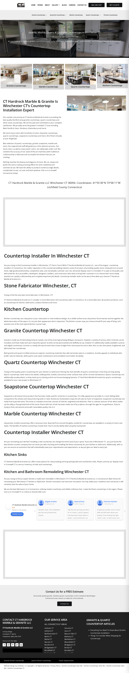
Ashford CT (49, 631)
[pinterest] (12, 644)
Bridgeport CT (69, 645)
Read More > (5, 66)
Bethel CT (48, 639)
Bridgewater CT (50, 647)
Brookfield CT (50, 650)
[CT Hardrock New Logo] (21, 3)
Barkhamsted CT (51, 634)
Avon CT (67, 631)
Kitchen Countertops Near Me (94, 666)
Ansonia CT (68, 628)
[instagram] (8, 644)
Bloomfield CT (69, 642)
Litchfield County (57, 187)
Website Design (9, 666)
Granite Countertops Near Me (71, 666)
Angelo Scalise (51, 501)
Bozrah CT (49, 642)
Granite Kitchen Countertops (14, 661)
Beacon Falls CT (70, 634)
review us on (17, 514)
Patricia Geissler (110, 501)
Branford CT (49, 645)
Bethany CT (68, 636)
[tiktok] (17, 644)
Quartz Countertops (80, 86)
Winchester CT (58, 182)
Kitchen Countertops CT (15, 668)
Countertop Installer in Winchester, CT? (36, 265)
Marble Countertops (48, 86)
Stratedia (20, 666)
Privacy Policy (55, 666)
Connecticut (75, 187)
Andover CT (49, 628)
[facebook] (4, 644)
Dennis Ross (79, 501)
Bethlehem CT (69, 639)
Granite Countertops (16, 85)
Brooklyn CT (69, 650)
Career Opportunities (66, 661)
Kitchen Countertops (112, 85)
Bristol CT (68, 647)
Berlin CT (48, 636)
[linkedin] (21, 644)
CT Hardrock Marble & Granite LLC (25, 505)
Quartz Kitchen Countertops (41, 661)
